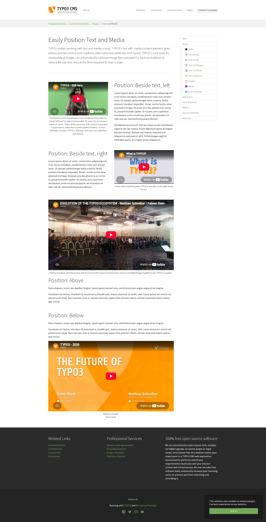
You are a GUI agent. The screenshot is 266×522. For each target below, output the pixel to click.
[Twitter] (130, 511)
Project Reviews (115, 452)
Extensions (54, 456)
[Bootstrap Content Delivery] (62, 10)
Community (54, 452)
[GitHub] (136, 511)
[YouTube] (142, 511)
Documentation (56, 445)
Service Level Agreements (120, 445)
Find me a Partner (116, 456)
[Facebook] (124, 511)
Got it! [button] (233, 511)
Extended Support (116, 448)
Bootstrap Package (146, 505)
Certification (55, 448)
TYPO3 (127, 505)
